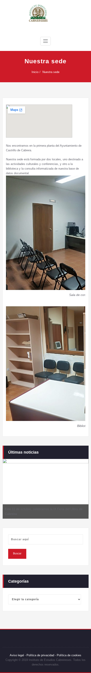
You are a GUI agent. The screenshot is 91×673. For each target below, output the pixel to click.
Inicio (35, 72)
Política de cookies (68, 655)
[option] (46, 488)
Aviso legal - (18, 655)
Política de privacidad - (41, 655)
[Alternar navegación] (45, 41)
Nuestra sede (50, 72)
